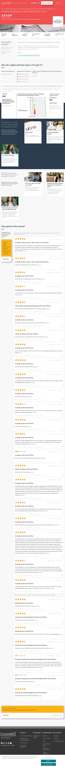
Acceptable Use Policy (47, 744)
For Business (58, 2)
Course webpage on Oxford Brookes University (28, 55)
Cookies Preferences (46, 753)
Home (2, 8)
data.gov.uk (56, 736)
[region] (32, 761)
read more (19, 52)
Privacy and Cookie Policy (46, 748)
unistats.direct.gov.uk (58, 741)
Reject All (48, 760)
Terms (44, 741)
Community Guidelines (23, 746)
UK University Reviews (25, 736)
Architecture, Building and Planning (27, 8)
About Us (45, 736)
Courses (18, 8)
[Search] (31, 3)
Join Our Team (46, 738)
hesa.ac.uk (56, 738)
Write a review (6, 259)
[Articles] (33, 3)
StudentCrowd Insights (37, 736)
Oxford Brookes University (10, 8)
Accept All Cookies (48, 764)
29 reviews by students (6, 16)
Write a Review (47, 3)
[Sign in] (39, 3)
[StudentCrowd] (5, 3)
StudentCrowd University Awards (24, 739)
